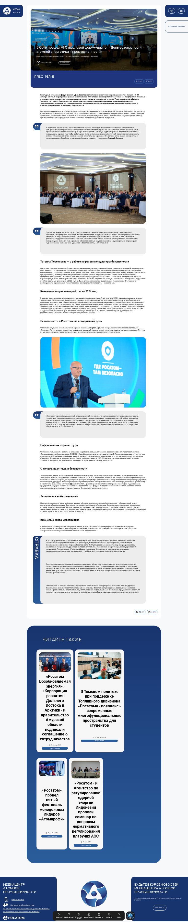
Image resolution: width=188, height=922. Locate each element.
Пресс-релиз (55, 748)
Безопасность (65, 62)
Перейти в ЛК (160, 908)
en (181, 11)
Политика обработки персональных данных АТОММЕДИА (26, 909)
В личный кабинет (176, 26)
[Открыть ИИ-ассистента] (130, 916)
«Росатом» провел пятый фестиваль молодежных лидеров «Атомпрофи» (52, 804)
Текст (141, 612)
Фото (153, 612)
